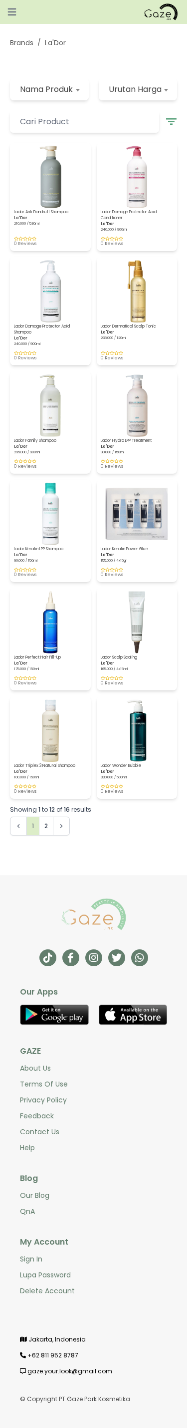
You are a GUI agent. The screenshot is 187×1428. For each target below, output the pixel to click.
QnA (27, 1211)
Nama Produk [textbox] (46, 89)
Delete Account (47, 1291)
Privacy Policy (43, 1100)
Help (27, 1148)
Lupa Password (45, 1275)
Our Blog (34, 1195)
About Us (35, 1068)
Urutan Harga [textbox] (135, 89)
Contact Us (39, 1132)
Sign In (31, 1259)
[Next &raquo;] (61, 826)
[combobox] (49, 89)
